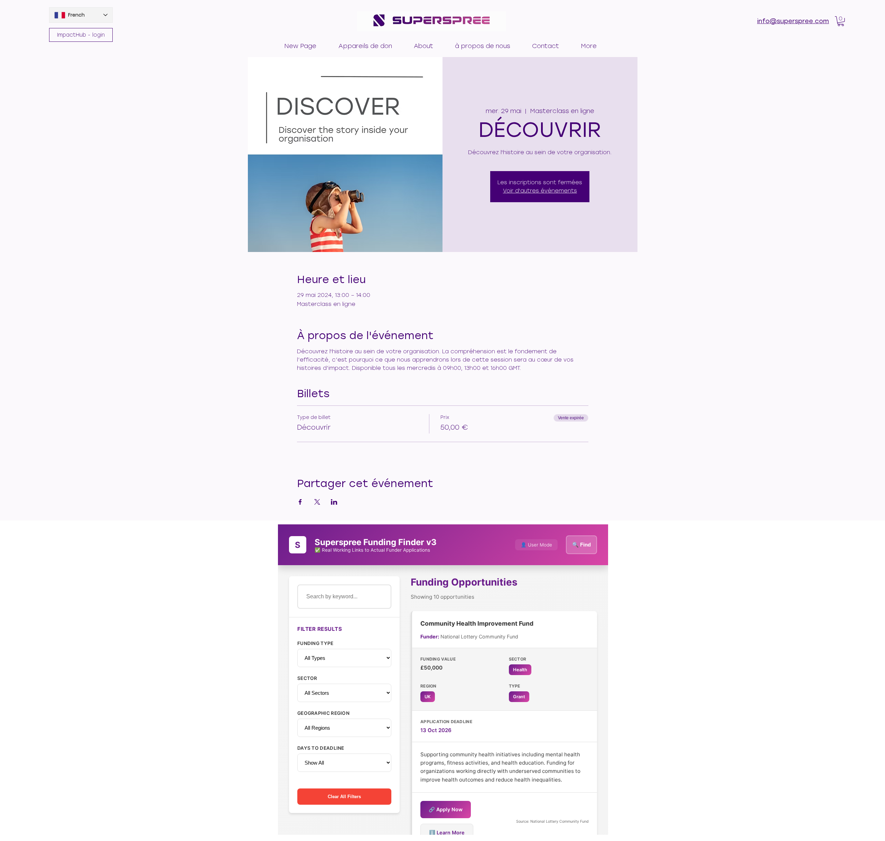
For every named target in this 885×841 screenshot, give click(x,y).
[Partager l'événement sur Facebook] (300, 502)
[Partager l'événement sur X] (317, 502)
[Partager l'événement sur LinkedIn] (334, 502)
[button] (365, 43)
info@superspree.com (793, 21)
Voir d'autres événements (540, 190)
